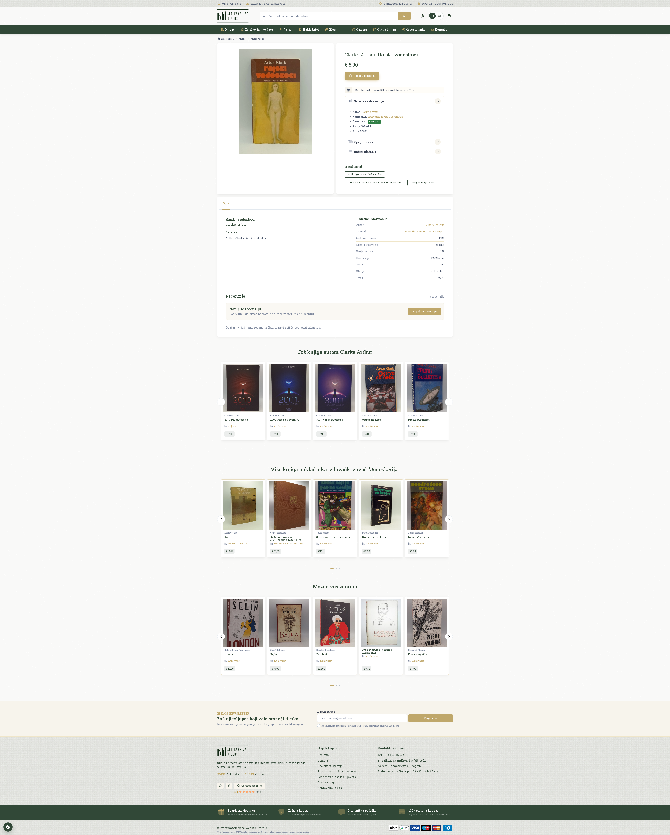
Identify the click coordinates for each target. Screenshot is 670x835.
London (229, 654)
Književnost (257, 38)
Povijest (232, 543)
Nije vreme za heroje (375, 537)
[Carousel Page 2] (336, 568)
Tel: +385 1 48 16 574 (391, 755)
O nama (361, 29)
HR (432, 16)
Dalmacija (242, 543)
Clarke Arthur (369, 112)
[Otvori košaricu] (449, 16)
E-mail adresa (326, 711)
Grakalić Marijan (417, 650)
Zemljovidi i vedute (259, 29)
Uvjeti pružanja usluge (300, 831)
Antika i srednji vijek (293, 543)
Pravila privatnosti (279, 831)
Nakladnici (311, 29)
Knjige (230, 29)
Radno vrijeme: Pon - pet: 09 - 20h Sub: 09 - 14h (409, 771)
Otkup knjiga (386, 29)
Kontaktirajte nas (330, 788)
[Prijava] (423, 16)
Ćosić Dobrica (277, 650)
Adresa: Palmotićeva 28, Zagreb (399, 766)
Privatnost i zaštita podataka (338, 771)
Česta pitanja (415, 29)
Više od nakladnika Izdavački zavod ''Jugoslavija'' (375, 182)
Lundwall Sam (370, 532)
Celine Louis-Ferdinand (237, 650)
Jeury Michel (415, 532)
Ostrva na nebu (371, 419)
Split (227, 537)
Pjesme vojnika (417, 654)
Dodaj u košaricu (364, 75)
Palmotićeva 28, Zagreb (397, 3)
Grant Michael (278, 532)
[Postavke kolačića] (8, 827)
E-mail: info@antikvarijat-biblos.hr (402, 760)
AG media (261, 828)
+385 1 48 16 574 (231, 3)
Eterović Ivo (230, 532)
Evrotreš (321, 654)
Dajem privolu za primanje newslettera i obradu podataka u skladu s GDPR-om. (360, 725)
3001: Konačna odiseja (329, 419)
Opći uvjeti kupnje (330, 766)
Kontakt (441, 29)
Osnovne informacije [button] (369, 101)
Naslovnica (227, 38)
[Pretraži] (404, 16)
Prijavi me (430, 718)
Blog (332, 29)
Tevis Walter (323, 532)
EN (439, 16)
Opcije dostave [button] (364, 142)
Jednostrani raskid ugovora (337, 777)
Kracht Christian (325, 650)
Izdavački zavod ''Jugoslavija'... (424, 231)
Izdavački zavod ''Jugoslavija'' (386, 116)
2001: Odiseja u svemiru (284, 419)
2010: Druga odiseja (236, 419)
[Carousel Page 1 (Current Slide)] (332, 568)
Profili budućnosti (419, 419)
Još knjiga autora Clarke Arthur (365, 174)
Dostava (323, 755)
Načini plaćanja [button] (365, 151)
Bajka (274, 654)
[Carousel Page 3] (339, 568)
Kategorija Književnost (422, 182)
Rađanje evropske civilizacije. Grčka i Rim (285, 538)
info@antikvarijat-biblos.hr (267, 3)
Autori (287, 29)
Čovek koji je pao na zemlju (333, 537)
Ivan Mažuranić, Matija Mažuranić (377, 651)
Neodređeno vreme (420, 537)
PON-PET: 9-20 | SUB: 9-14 (437, 3)
